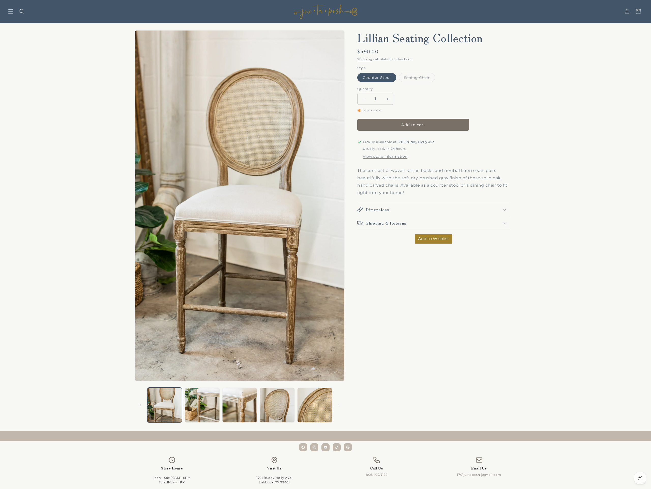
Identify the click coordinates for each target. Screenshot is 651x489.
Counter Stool (377, 77)
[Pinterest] (348, 447)
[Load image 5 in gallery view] (314, 405)
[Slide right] (339, 405)
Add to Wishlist (433, 238)
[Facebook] (303, 447)
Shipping (364, 59)
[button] (10, 11)
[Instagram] (314, 447)
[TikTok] (337, 447)
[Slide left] (140, 405)
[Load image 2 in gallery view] (202, 405)
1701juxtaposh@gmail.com (479, 475)
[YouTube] (325, 447)
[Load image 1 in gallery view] (164, 405)
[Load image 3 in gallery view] (239, 405)
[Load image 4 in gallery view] (277, 405)
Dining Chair (419, 78)
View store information (385, 156)
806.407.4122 (376, 475)
